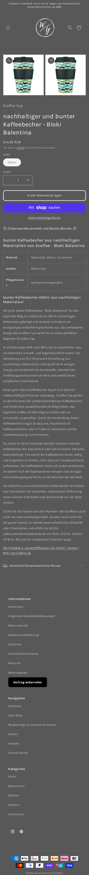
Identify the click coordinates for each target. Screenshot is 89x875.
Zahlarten (15, 644)
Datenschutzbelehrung (23, 635)
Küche (12, 776)
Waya (38, 872)
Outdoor (14, 805)
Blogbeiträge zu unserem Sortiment (32, 725)
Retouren (14, 663)
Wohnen (13, 795)
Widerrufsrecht (18, 625)
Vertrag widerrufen (27, 682)
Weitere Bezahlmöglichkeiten (44, 217)
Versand (21, 147)
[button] (8, 27)
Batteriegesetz (18, 672)
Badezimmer (16, 786)
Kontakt (13, 743)
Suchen (13, 734)
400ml (12, 162)
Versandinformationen (23, 653)
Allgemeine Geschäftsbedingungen (31, 616)
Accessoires (16, 814)
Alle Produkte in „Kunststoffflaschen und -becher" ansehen (40, 548)
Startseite (14, 706)
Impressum (15, 606)
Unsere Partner (18, 753)
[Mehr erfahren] (74, 228)
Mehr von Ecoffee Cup (17, 553)
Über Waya (15, 715)
